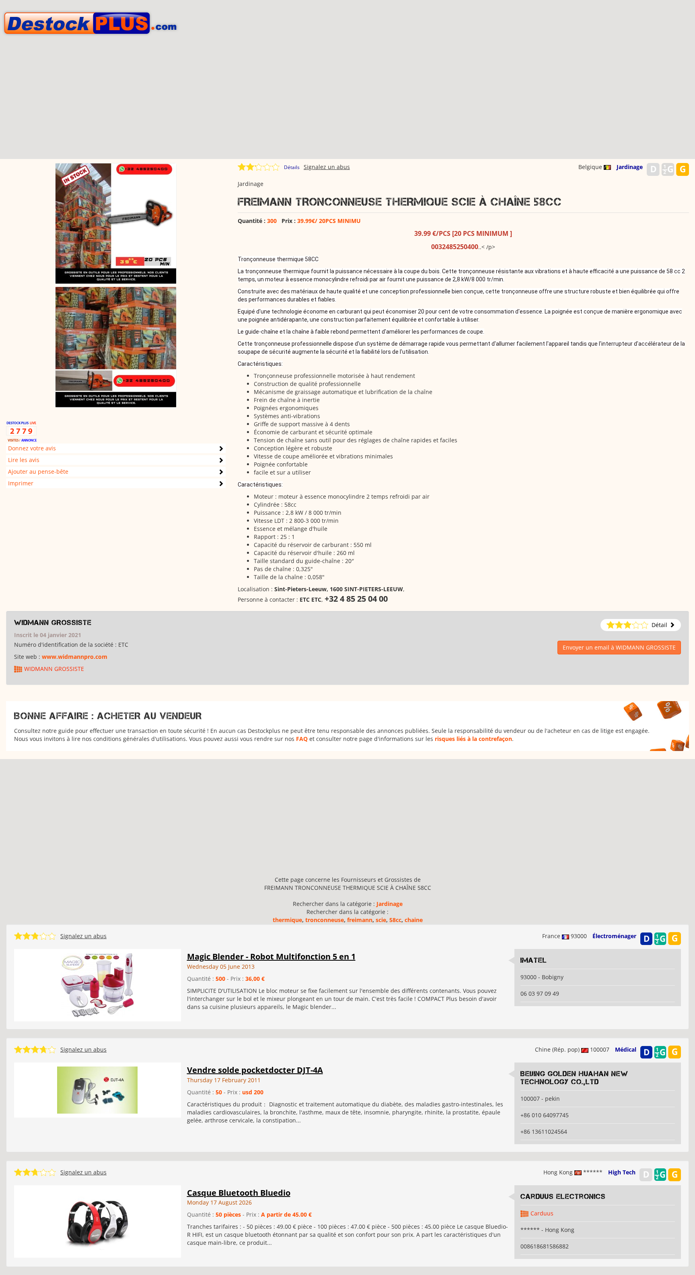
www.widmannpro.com (74, 656)
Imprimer (20, 483)
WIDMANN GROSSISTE (53, 623)
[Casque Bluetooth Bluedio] (97, 1221)
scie (381, 920)
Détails (292, 167)
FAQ (302, 739)
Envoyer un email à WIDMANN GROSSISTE (619, 647)
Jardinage (630, 167)
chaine (414, 920)
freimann (359, 920)
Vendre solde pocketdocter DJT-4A (255, 1070)
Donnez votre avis (32, 448)
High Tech (621, 1172)
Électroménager (614, 936)
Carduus (542, 1213)
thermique (287, 920)
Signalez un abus (327, 167)
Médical (625, 1049)
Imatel (533, 960)
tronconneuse (324, 920)
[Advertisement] (347, 102)
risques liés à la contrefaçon (473, 739)
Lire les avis (23, 460)
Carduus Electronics (563, 1196)
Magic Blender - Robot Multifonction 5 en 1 (271, 956)
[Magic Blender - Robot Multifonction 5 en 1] (97, 984)
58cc (395, 920)
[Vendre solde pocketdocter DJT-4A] (97, 1089)
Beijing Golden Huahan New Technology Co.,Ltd (574, 1078)
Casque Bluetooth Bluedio (238, 1192)
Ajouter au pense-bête (38, 471)
